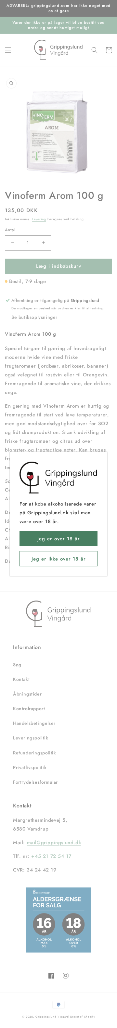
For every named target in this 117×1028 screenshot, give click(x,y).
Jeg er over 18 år (58, 538)
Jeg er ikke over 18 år (59, 558)
